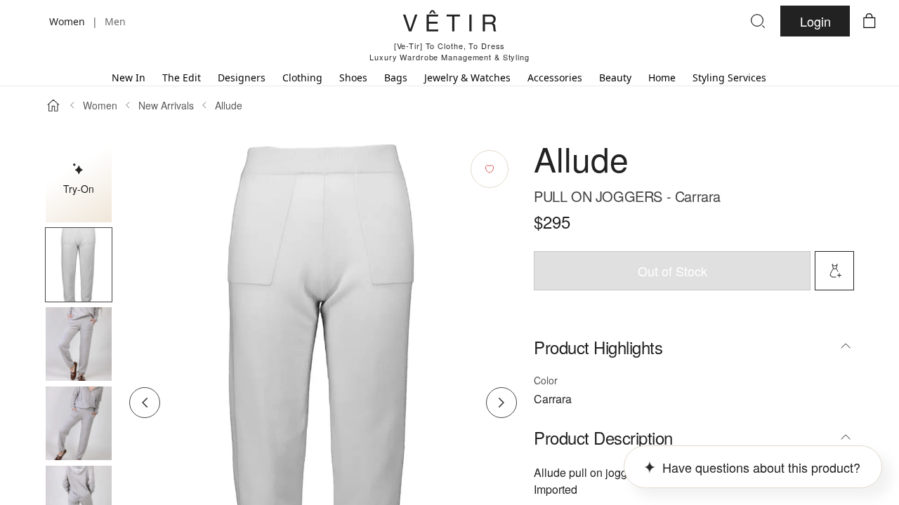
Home (662, 77)
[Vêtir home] (449, 23)
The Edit (181, 77)
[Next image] (501, 402)
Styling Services (729, 77)
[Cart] (869, 21)
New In (128, 77)
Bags (395, 77)
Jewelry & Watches (467, 77)
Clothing (302, 77)
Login (815, 21)
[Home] (53, 105)
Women (100, 105)
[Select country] (29, 21)
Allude (228, 105)
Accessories (554, 77)
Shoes (353, 77)
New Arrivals (166, 105)
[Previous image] (144, 402)
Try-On (78, 189)
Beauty (615, 77)
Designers (241, 77)
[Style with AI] (834, 270)
